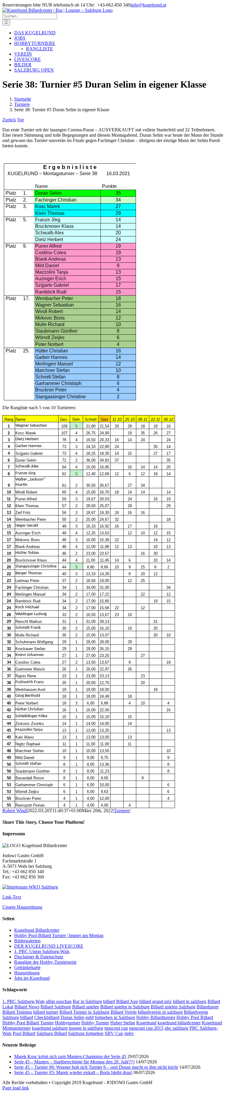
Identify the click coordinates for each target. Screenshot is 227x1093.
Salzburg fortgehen (85, 1033)
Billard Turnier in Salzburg (84, 1012)
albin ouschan (59, 1001)
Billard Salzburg (55, 1006)
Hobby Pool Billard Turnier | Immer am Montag (58, 935)
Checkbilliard (46, 1017)
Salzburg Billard (51, 1033)
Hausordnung (27, 972)
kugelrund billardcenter (179, 1022)
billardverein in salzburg (160, 1012)
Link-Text (11, 896)
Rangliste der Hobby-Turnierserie (45, 962)
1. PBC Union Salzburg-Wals (41, 951)
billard (109, 1001)
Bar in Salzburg (87, 1001)
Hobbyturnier (67, 1022)
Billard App (127, 1001)
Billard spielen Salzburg (173, 1006)
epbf (89, 1017)
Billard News (26, 1006)
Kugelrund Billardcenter (36, 930)
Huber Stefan (122, 1022)
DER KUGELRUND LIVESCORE (48, 946)
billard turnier (45, 1012)
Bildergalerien (27, 940)
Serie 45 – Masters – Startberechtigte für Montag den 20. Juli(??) (74, 1061)
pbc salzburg (176, 1028)
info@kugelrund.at (148, 4)
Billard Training (17, 1012)
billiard (26, 1017)
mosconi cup (116, 1028)
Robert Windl (14, 810)
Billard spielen (85, 1006)
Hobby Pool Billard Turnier (28, 1022)
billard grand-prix (155, 1001)
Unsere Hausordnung (22, 907)
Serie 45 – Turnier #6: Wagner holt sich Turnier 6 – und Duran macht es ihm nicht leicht (96, 1067)
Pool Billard (24, 1033)
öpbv (129, 1033)
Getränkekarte (27, 967)
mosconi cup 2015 (146, 1028)
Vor (20, 119)
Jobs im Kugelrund (32, 978)
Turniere (121, 810)
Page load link (15, 1087)
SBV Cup (114, 1033)
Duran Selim (72, 1017)
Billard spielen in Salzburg (125, 1006)
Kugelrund (146, 1022)
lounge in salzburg (86, 1028)
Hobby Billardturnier (155, 1017)
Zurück (9, 119)
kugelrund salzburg (50, 1028)
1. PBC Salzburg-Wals (23, 1001)
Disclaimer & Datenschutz (38, 956)
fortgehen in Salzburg (115, 1017)
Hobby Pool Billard (194, 1017)
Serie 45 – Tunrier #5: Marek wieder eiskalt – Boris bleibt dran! (73, 1072)
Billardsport (207, 1006)
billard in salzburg (189, 1001)
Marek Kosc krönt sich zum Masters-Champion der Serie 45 (70, 1056)
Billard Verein (124, 1012)
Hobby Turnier (95, 1022)
